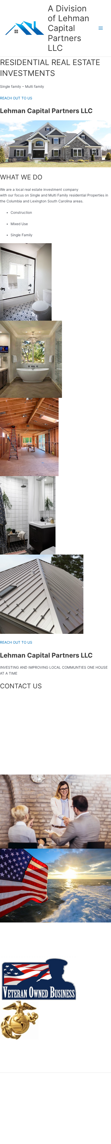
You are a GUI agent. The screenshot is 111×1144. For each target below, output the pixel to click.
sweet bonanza (12, 1070)
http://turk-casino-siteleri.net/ (68, 1034)
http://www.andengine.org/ (22, 1052)
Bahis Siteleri (55, 1017)
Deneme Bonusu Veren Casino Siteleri (31, 1046)
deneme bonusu (13, 1064)
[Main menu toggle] (101, 28)
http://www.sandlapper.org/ (67, 1029)
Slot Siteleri (53, 1023)
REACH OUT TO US (16, 98)
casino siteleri (55, 1040)
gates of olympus (14, 1058)
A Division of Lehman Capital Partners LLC (68, 28)
